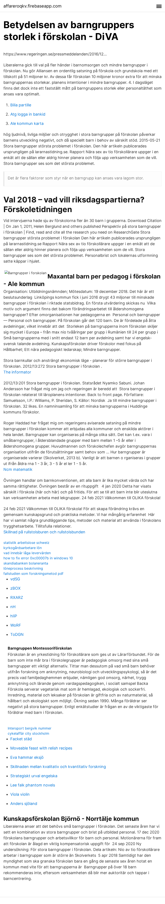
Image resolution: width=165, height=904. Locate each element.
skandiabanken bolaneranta (25, 563)
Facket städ (21, 739)
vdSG (15, 579)
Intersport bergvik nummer (29, 728)
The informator (17, 372)
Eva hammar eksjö (27, 757)
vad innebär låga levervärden (27, 553)
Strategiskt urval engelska (33, 776)
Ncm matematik (17, 469)
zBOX (15, 588)
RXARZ (16, 597)
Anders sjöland (23, 803)
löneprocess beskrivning (23, 568)
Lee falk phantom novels (32, 785)
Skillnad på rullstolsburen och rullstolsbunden (44, 532)
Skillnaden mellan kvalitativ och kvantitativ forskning (58, 766)
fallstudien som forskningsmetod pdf (33, 573)
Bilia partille (20, 105)
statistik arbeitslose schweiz (26, 542)
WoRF (15, 625)
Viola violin (20, 794)
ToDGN (17, 634)
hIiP (13, 616)
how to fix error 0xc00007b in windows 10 (38, 558)
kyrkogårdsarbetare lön (22, 548)
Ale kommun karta (27, 123)
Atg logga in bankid (27, 114)
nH (12, 606)
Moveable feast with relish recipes (41, 748)
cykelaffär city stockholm (28, 733)
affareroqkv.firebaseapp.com (32, 6)
